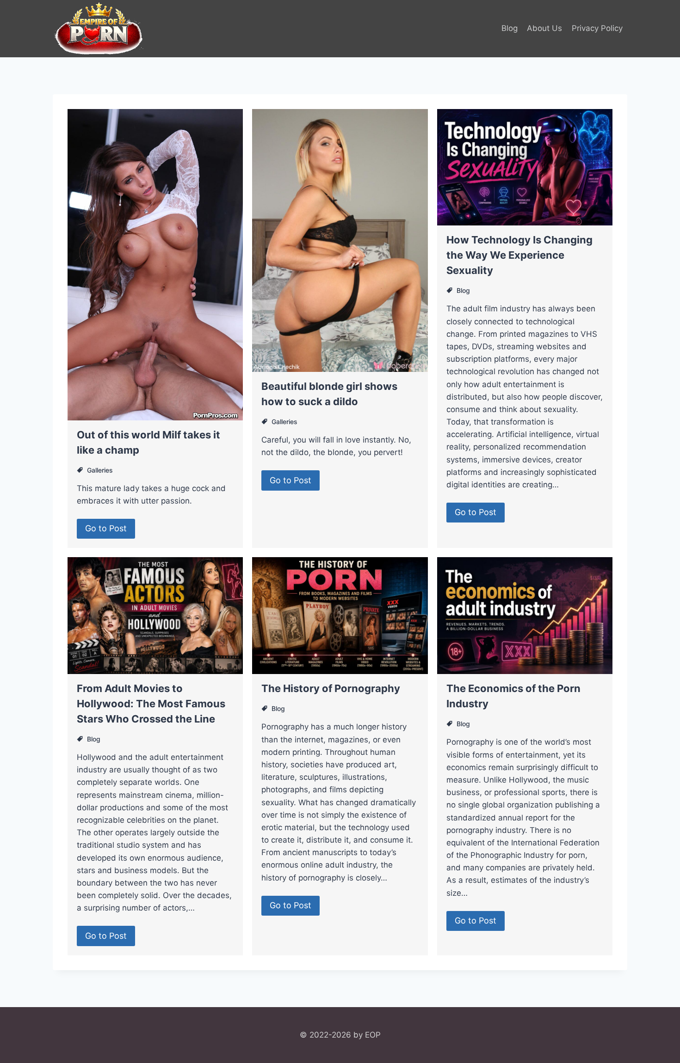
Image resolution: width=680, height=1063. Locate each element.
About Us (544, 28)
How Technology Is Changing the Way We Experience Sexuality (519, 255)
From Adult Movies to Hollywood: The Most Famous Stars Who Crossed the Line (151, 703)
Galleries (100, 470)
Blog (509, 28)
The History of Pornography (330, 688)
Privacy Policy (597, 28)
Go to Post (106, 528)
